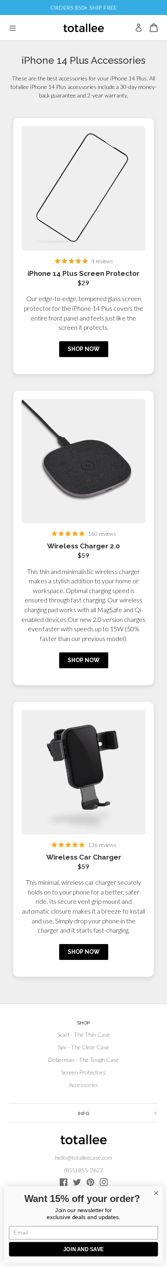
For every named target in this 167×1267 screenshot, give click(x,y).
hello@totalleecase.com (83, 1157)
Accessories (83, 1084)
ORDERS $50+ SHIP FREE (83, 7)
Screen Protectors (83, 1072)
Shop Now (84, 349)
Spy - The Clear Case (83, 1047)
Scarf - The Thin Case (83, 1034)
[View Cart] (153, 27)
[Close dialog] (156, 1193)
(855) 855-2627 (83, 1170)
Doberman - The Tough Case (83, 1059)
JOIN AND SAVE (83, 1249)
